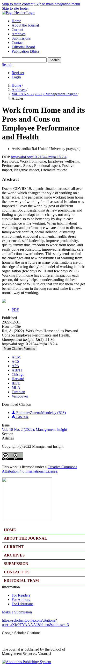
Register (18, 73)
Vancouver (20, 396)
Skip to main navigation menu (57, 4)
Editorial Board (23, 47)
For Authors (21, 599)
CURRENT (14, 547)
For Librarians (22, 604)
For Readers (21, 595)
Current (17, 29)
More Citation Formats (19, 348)
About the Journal (25, 25)
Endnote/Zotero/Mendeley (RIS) (40, 413)
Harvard (18, 379)
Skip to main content (17, 4)
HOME (10, 530)
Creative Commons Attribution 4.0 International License (39, 469)
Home (16, 21)
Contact (17, 43)
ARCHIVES (14, 555)
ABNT (17, 370)
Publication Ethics (25, 51)
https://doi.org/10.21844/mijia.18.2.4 (38, 157)
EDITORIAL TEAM (21, 580)
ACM (16, 357)
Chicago (18, 374)
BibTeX (22, 417)
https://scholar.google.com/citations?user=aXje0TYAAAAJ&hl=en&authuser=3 (35, 622)
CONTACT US (16, 572)
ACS (15, 361)
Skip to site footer (15, 8)
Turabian (18, 392)
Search (54, 60)
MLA (16, 387)
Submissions (21, 38)
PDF (15, 310)
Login (16, 77)
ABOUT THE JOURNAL (25, 538)
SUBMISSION (16, 564)
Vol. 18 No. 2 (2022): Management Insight (45, 94)
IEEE (16, 383)
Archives (18, 34)
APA (15, 366)
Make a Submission (17, 612)
